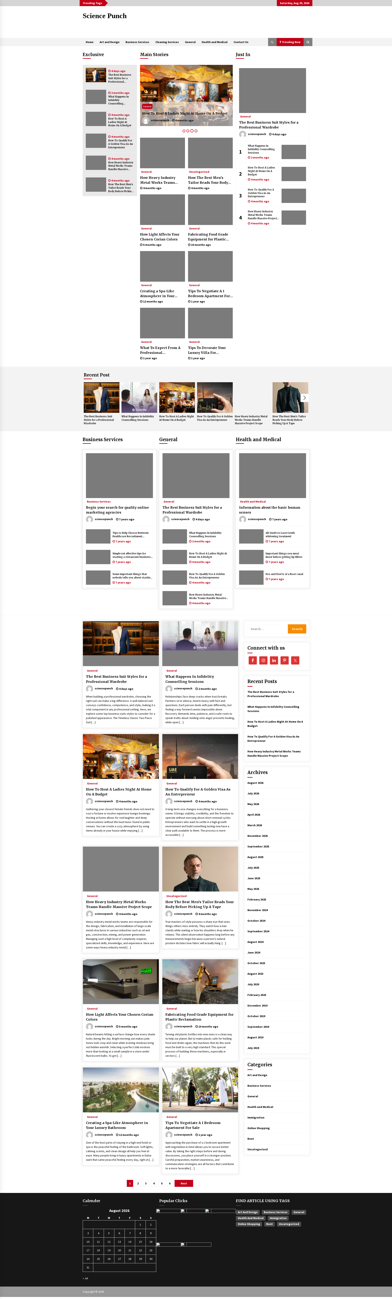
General (190, 42)
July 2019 (253, 1048)
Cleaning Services (167, 42)
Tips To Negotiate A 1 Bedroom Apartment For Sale (209, 293)
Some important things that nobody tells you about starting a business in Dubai (132, 576)
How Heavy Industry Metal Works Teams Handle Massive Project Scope (120, 166)
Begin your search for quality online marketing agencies (117, 509)
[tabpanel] (186, 95)
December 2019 (257, 1005)
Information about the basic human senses (269, 509)
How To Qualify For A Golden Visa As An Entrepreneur (120, 144)
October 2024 (256, 920)
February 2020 (256, 995)
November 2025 (257, 836)
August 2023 (255, 974)
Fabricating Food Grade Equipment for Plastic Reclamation (208, 237)
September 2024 (258, 931)
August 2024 (255, 942)
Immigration (255, 1117)
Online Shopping (258, 1128)
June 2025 (253, 878)
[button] (272, 42)
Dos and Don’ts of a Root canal (284, 574)
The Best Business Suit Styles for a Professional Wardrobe (119, 78)
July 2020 (253, 984)
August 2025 (255, 857)
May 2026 (253, 804)
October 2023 (256, 963)
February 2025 (256, 899)
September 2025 (258, 846)
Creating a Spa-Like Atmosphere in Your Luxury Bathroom (157, 293)
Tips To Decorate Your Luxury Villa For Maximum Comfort (207, 350)
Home (90, 42)
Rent (250, 1139)
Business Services (137, 42)
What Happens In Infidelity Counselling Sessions (118, 100)
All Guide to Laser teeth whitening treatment (280, 535)
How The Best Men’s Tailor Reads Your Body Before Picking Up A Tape (120, 188)
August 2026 (255, 783)
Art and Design (109, 42)
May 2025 (253, 889)
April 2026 (253, 814)
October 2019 (256, 1016)
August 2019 (255, 1037)
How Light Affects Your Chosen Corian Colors (159, 236)
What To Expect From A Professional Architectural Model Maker (160, 350)
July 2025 (253, 867)
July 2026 (253, 793)
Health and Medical (214, 42)
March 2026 (254, 825)
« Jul (85, 1278)
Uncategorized (199, 171)
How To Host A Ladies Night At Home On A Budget (119, 122)
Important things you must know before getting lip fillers (284, 555)
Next (305, 398)
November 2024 (257, 910)
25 (98, 1259)
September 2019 (258, 1027)
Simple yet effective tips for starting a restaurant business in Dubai (131, 555)
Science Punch (105, 16)
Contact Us (241, 42)
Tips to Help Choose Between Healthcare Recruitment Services (130, 535)
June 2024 (253, 952)
